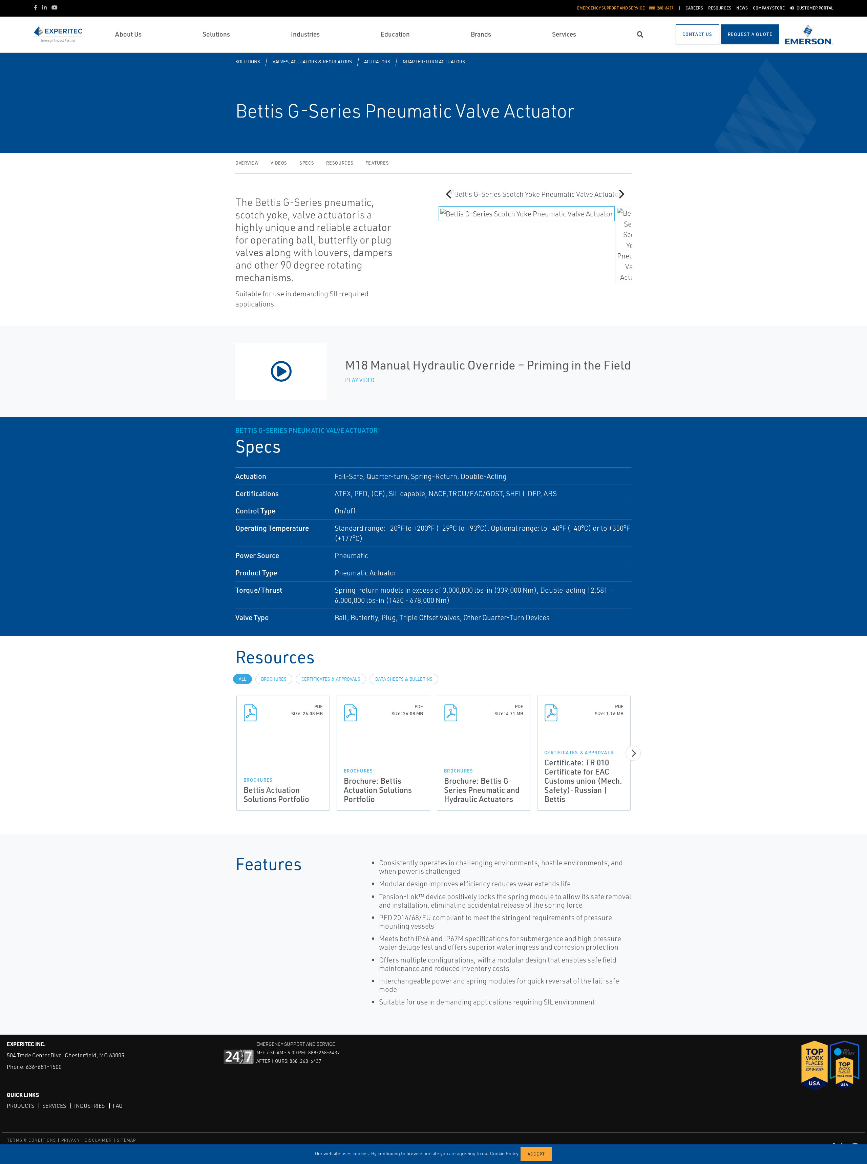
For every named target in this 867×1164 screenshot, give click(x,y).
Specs (306, 163)
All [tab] (242, 679)
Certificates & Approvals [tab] (330, 679)
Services (54, 1105)
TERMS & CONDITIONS (31, 1140)
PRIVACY (70, 1140)
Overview (246, 163)
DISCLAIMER (98, 1140)
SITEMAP (126, 1140)
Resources (339, 163)
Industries (89, 1105)
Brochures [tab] (274, 679)
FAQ (118, 1105)
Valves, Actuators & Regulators (312, 61)
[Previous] (449, 194)
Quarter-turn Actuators (434, 61)
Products (20, 1105)
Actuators (377, 61)
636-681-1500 (44, 1066)
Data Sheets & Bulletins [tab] (403, 679)
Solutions (247, 61)
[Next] (620, 194)
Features (377, 163)
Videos (279, 163)
